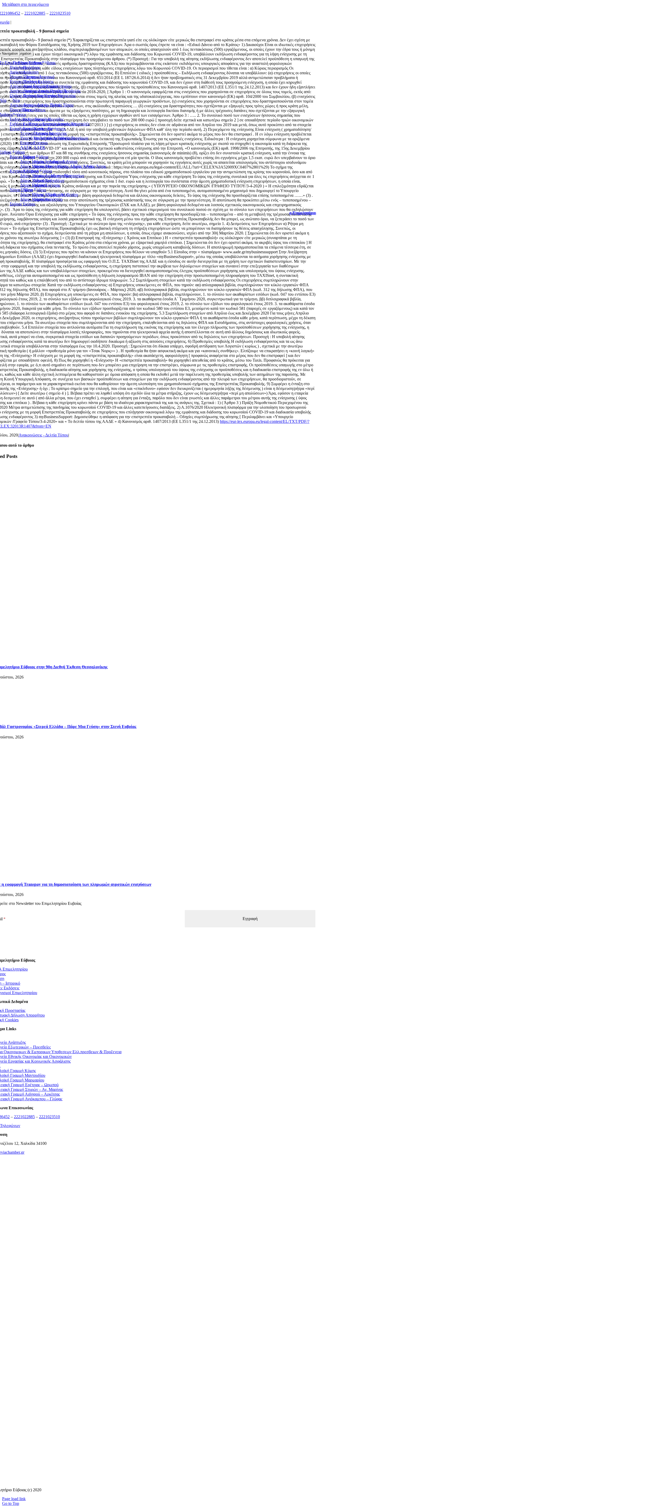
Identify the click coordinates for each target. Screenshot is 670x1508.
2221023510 (59, 13)
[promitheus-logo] (152, 1254)
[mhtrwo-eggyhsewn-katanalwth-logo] (152, 1318)
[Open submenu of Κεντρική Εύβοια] (40, 172)
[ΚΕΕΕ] (152, 1189)
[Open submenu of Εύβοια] (13, 153)
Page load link (14, 1498)
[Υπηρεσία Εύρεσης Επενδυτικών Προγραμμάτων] (152, 1286)
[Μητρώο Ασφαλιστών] (152, 1481)
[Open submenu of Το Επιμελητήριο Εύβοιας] (44, 64)
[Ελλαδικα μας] (152, 1221)
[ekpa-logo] (152, 1448)
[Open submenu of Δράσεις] (15, 116)
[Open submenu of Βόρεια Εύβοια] (37, 158)
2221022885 (34, 13)
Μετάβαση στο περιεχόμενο (25, 4)
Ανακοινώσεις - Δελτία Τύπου (43, 435)
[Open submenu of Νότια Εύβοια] (35, 191)
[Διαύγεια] (152, 1351)
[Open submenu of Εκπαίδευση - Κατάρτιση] (54, 130)
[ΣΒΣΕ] (152, 1383)
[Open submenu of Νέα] (8, 102)
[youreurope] (152, 1416)
